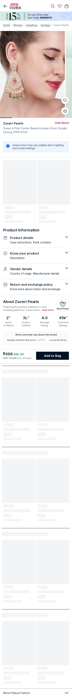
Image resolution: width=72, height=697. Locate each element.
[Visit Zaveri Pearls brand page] (63, 305)
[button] (5, 6)
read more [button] (48, 310)
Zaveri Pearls (13, 123)
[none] (36, 16)
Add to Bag (52, 356)
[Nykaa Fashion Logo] (28, 6)
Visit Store (62, 122)
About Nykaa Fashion (16, 692)
